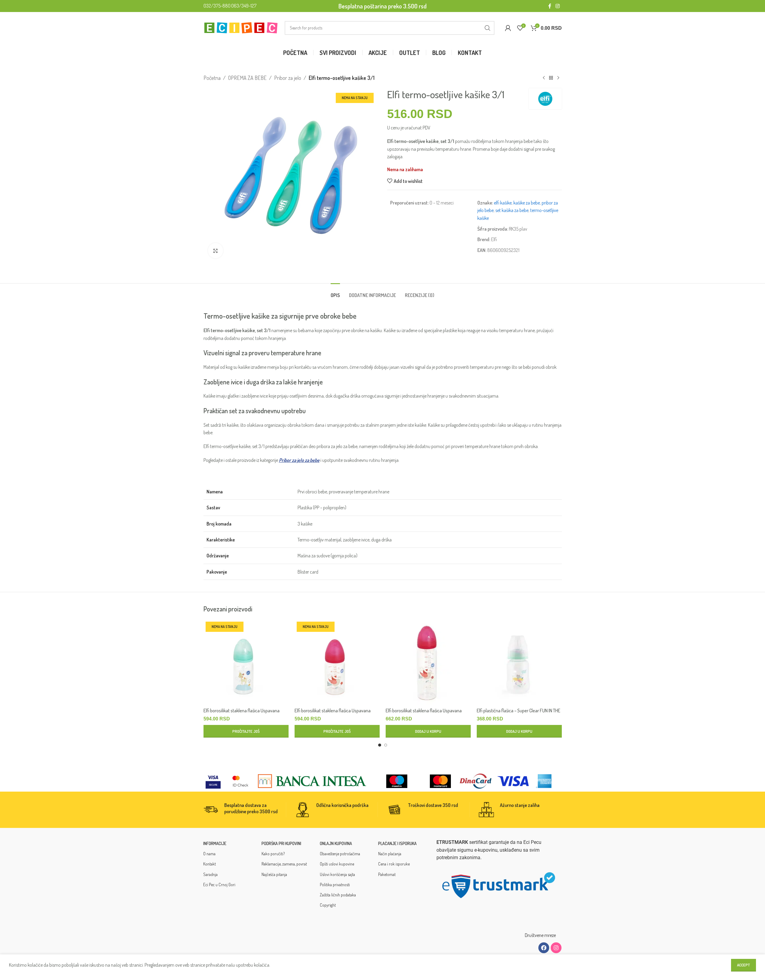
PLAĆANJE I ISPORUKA (397, 843)
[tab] (335, 292)
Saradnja (210, 874)
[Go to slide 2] (385, 745)
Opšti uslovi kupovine (337, 863)
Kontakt (209, 863)
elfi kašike (503, 203)
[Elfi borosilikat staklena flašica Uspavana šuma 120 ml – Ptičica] (337, 662)
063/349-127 (243, 6)
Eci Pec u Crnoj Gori (219, 884)
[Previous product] (543, 77)
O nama (209, 853)
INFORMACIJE (214, 843)
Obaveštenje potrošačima (340, 853)
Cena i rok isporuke (394, 863)
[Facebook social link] (549, 6)
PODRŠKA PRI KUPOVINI (281, 843)
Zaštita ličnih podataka (338, 894)
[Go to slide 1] (379, 745)
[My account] (508, 28)
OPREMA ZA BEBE (247, 77)
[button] (428, 731)
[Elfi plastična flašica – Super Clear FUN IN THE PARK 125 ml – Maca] (519, 662)
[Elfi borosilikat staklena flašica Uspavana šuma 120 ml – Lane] (246, 662)
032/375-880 (217, 6)
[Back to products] (551, 77)
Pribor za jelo (287, 77)
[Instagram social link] (557, 6)
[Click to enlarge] (215, 250)
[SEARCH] (487, 28)
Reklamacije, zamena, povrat (284, 863)
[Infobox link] (244, 809)
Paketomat (387, 874)
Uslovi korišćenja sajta (337, 874)
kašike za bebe (526, 203)
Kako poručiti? (273, 853)
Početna (212, 77)
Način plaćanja (389, 853)
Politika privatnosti (335, 884)
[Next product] (558, 77)
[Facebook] (543, 947)
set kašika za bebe (511, 210)
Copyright (328, 905)
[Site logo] (241, 27)
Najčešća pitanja (274, 874)
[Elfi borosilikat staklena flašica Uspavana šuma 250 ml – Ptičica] (428, 662)
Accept (743, 964)
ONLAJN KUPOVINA (336, 843)
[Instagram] (556, 947)
